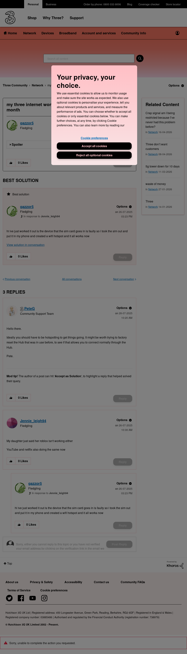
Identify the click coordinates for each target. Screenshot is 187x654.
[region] (94, 115)
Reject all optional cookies (94, 155)
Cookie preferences (94, 138)
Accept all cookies (94, 146)
